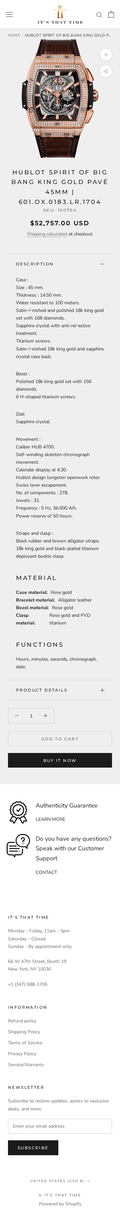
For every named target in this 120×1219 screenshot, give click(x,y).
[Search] (99, 14)
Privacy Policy (22, 1054)
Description (35, 263)
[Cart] (111, 14)
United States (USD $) (57, 1181)
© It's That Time (60, 1195)
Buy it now (60, 760)
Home (14, 35)
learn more (50, 819)
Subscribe (33, 1147)
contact (46, 872)
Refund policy (22, 1021)
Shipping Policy (24, 1032)
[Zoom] (106, 54)
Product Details (41, 690)
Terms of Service (25, 1043)
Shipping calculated (47, 234)
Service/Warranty (26, 1065)
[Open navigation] (9, 14)
